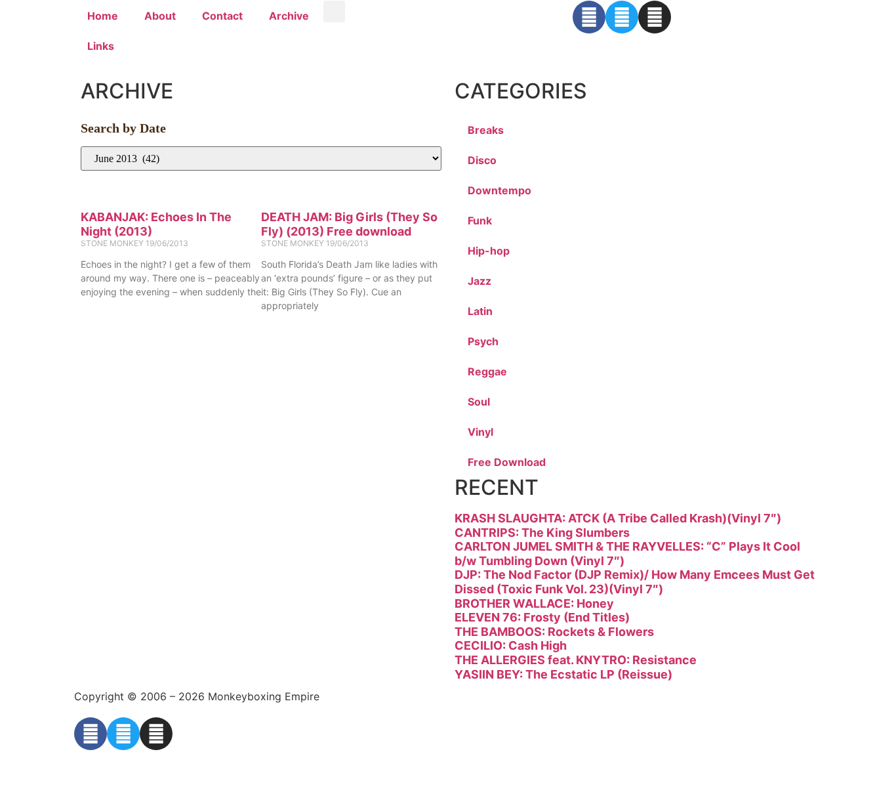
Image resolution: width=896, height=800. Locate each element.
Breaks (486, 130)
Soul (479, 401)
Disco (482, 160)
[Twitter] (621, 17)
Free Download (507, 462)
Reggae (487, 371)
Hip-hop (489, 250)
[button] (334, 11)
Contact (222, 15)
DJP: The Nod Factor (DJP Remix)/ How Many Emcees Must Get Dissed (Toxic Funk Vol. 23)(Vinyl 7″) (635, 582)
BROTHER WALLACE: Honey (534, 603)
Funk (480, 220)
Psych (483, 341)
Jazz (479, 280)
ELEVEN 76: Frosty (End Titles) (542, 617)
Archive (289, 15)
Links (100, 46)
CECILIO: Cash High (511, 645)
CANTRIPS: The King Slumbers (542, 532)
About (160, 15)
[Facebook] (589, 17)
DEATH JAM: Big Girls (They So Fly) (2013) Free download (349, 224)
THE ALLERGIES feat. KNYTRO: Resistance (576, 660)
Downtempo (499, 190)
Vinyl (480, 431)
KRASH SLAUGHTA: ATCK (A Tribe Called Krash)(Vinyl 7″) (618, 518)
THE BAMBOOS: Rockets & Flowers (554, 632)
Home (102, 15)
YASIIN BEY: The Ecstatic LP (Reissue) (563, 674)
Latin (480, 311)
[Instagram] (654, 17)
